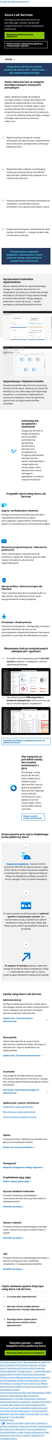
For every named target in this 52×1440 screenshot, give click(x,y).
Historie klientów (8, 1371)
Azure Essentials (37, 1368)
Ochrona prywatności (35, 1429)
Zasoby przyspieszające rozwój (31, 1380)
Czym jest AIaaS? (17, 1414)
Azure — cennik (33, 1371)
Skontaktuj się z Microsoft (12, 1429)
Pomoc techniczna (31, 1383)
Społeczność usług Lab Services (18, 1106)
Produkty (21, 1371)
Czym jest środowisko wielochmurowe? (28, 1408)
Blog (25, 1395)
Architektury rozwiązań (11, 1383)
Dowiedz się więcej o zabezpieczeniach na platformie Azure (24, 741)
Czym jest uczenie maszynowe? (15, 1411)
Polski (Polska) (7, 1420)
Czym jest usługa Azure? (11, 1362)
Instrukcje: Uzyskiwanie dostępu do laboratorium (21, 1091)
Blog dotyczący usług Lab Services (19, 1111)
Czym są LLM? (32, 1414)
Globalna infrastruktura (17, 1365)
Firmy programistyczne (11, 1392)
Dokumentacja (16, 1395)
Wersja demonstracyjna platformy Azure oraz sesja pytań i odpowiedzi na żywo (24, 1386)
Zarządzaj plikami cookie (11, 1432)
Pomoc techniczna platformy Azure (20, 1117)
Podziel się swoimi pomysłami (18, 1147)
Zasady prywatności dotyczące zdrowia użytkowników (26, 1426)
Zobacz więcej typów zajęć (16, 1181)
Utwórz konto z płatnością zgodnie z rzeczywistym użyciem (24, 44)
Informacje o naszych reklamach (25, 1435)
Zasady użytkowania (33, 1432)
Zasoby (8, 59)
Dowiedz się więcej (12, 1206)
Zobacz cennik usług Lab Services (32, 817)
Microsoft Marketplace (33, 1392)
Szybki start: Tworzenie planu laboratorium (18, 1020)
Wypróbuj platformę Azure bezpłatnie (19, 35)
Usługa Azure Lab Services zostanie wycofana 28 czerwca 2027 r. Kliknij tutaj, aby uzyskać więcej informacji (24, 69)
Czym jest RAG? (17, 1417)
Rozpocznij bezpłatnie (17, 863)
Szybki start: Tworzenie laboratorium (22, 1055)
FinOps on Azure (8, 1377)
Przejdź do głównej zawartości (14, 1)
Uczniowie (18, 1398)
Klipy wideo (14, 1404)
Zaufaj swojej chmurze (18, 1368)
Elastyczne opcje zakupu (34, 1374)
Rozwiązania (10, 1380)
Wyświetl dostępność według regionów (22, 1167)
